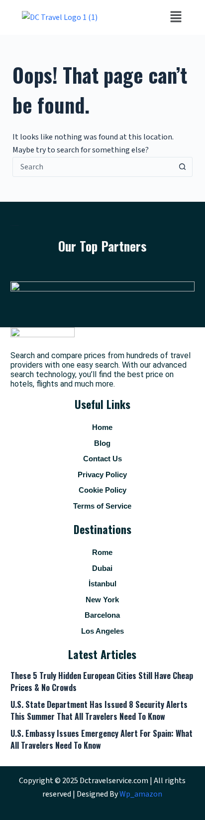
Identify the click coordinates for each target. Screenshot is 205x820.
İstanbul (102, 583)
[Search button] (182, 167)
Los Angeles (102, 631)
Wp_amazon (140, 794)
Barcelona (102, 615)
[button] (176, 17)
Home (102, 427)
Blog (102, 443)
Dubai (102, 568)
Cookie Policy (102, 490)
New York (102, 599)
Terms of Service (102, 506)
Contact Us (102, 458)
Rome (102, 552)
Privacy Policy (102, 474)
